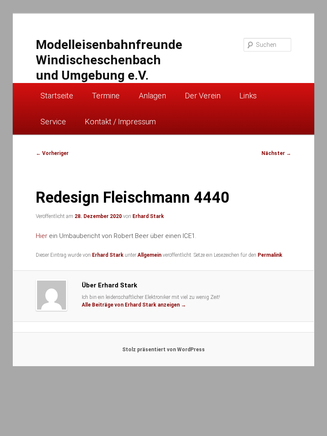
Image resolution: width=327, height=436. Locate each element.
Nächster (276, 153)
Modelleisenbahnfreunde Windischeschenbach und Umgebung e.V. (109, 60)
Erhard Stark (148, 216)
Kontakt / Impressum (120, 121)
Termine (106, 95)
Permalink (270, 255)
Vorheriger (52, 153)
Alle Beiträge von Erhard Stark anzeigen (134, 305)
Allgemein (149, 255)
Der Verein (203, 95)
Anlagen (152, 95)
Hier (41, 236)
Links (248, 95)
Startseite (56, 95)
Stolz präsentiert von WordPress (163, 350)
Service (53, 121)
